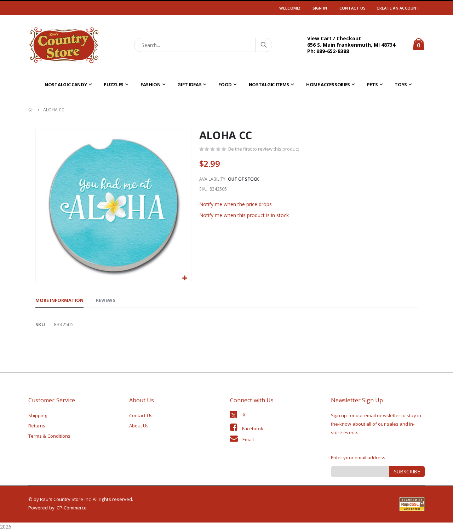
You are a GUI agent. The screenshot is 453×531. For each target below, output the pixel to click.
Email (248, 439)
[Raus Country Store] (63, 45)
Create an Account (398, 8)
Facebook (252, 428)
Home (30, 110)
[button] (185, 278)
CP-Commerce (72, 507)
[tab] (59, 300)
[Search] (263, 45)
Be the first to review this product (263, 149)
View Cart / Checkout (334, 38)
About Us (139, 425)
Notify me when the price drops (235, 204)
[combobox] (203, 45)
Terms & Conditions (49, 436)
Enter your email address (358, 457)
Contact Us (352, 8)
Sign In (319, 8)
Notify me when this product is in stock (244, 215)
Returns (36, 425)
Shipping (37, 415)
